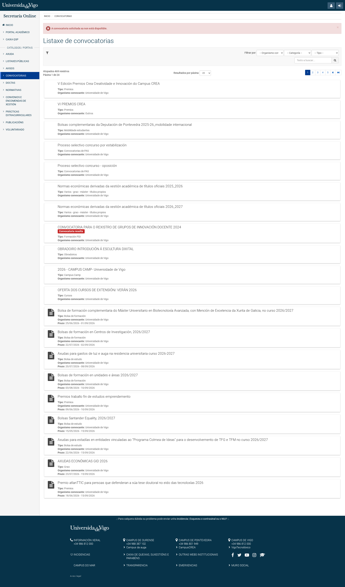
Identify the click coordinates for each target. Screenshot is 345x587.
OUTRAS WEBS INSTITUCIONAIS (198, 554)
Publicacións (14, 122)
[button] (331, 5)
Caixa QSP (12, 39)
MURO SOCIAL (240, 565)
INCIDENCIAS (82, 554)
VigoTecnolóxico (240, 547)
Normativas (13, 90)
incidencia (182, 518)
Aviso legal (75, 576)
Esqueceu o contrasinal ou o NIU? (208, 518)
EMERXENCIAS (188, 565)
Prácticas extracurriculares (18, 113)
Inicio (9, 25)
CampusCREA (187, 547)
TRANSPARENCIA (137, 565)
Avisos (10, 68)
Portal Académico (18, 32)
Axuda (10, 54)
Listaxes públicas (17, 61)
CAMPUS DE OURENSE (140, 540)
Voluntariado (15, 129)
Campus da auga (136, 547)
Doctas (10, 82)
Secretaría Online (19, 16)
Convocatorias (16, 75)
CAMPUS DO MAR (84, 565)
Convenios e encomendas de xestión (16, 101)
